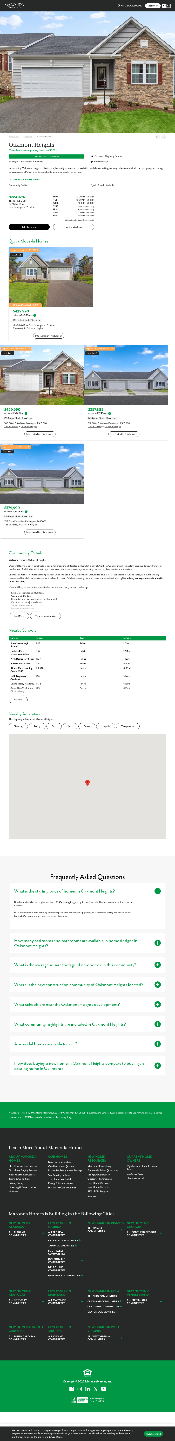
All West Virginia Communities (99, 1338)
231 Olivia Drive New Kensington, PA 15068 (109, 423)
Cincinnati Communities (103, 1301)
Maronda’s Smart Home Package (65, 1170)
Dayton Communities (101, 1312)
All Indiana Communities (96, 1230)
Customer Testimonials (100, 1178)
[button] (87, 783)
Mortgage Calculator (99, 1174)
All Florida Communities (56, 1234)
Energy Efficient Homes (60, 1183)
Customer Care (135, 1173)
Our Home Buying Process (23, 1170)
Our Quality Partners (59, 1174)
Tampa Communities (61, 1245)
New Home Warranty (99, 1183)
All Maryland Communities (57, 1302)
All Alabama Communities (17, 1234)
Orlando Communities (63, 1240)
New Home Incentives (59, 1162)
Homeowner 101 (135, 1178)
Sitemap (92, 1195)
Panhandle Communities (64, 1275)
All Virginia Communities (56, 1338)
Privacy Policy (23, 1436)
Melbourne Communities (56, 1269)
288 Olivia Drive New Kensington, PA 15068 (25, 423)
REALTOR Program (98, 1191)
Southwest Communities (56, 1252)
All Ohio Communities (102, 1296)
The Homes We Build (59, 1179)
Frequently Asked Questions (103, 1170)
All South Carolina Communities (22, 1338)
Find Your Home (131, 5)
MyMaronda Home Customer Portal (143, 1168)
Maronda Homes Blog (99, 1166)
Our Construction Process (23, 1166)
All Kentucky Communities (18, 1302)
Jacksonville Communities (56, 1261)
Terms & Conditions (52, 1436)
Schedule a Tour (29, 227)
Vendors (13, 1191)
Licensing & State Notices (22, 1187)
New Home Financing (99, 1187)
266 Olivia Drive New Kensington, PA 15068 (34, 325)
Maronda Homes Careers (22, 1174)
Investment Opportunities (62, 1187)
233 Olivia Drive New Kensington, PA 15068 (25, 521)
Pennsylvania (14, 136)
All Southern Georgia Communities (141, 1234)
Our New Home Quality (61, 1166)
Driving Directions (74, 227)
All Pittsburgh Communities (137, 1302)
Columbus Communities (103, 1306)
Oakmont (28, 136)
